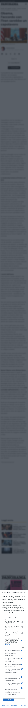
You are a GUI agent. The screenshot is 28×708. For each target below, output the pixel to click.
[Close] (25, 592)
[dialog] (14, 649)
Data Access (14, 705)
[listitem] (14, 618)
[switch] (22, 622)
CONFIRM (8, 699)
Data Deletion (5, 705)
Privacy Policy (22, 705)
